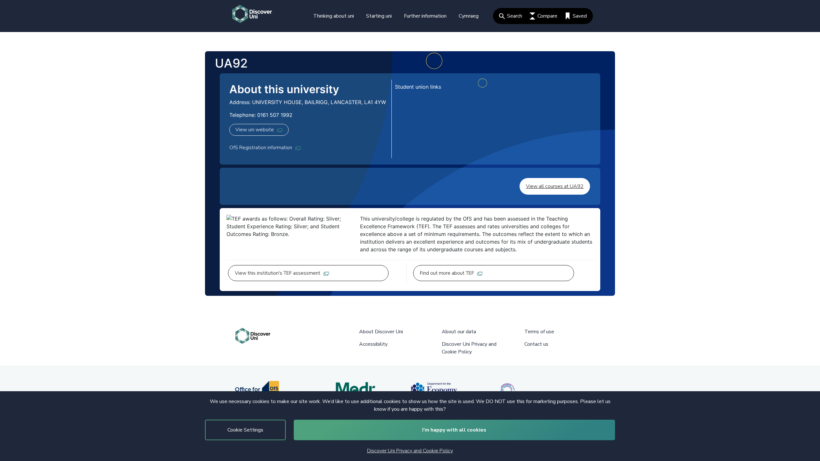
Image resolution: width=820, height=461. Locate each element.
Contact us (536, 344)
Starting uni (379, 16)
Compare (547, 16)
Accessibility (373, 344)
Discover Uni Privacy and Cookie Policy (410, 450)
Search (514, 16)
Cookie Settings (245, 429)
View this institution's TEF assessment (277, 273)
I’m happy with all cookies (454, 429)
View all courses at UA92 (555, 186)
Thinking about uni (333, 16)
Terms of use (539, 331)
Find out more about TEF (447, 273)
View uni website (254, 129)
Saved (580, 16)
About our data (459, 331)
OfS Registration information (260, 147)
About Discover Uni (381, 331)
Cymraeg (469, 16)
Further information (425, 16)
